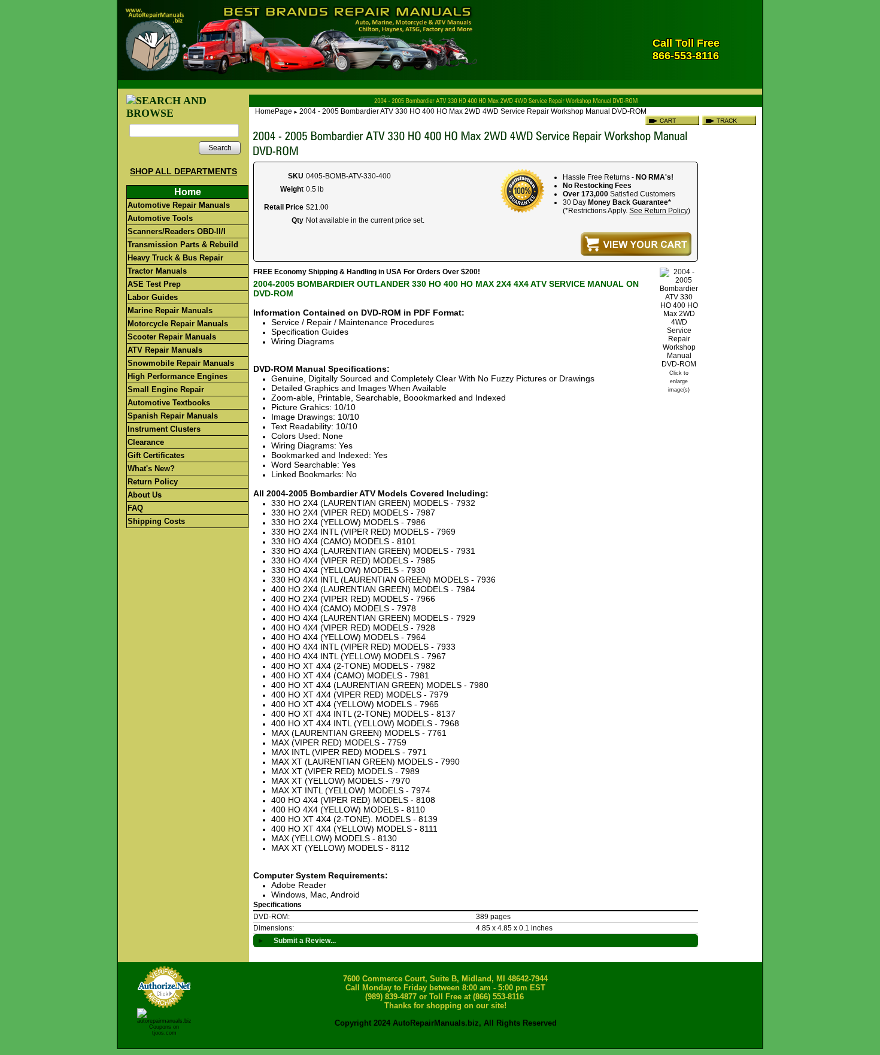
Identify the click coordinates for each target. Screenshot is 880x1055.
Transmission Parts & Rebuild (183, 244)
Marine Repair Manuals (170, 310)
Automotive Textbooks (169, 402)
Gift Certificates (156, 455)
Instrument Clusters (164, 429)
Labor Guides (153, 297)
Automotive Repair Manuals (179, 205)
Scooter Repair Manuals (172, 336)
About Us (145, 494)
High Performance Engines (177, 376)
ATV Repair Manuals (165, 349)
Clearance (146, 442)
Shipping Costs (156, 521)
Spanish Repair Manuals (173, 415)
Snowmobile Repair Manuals (181, 363)
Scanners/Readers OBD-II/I (177, 231)
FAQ (135, 508)
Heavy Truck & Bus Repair (175, 257)
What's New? (151, 468)
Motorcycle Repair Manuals (178, 323)
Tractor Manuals (157, 270)
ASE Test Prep (154, 284)
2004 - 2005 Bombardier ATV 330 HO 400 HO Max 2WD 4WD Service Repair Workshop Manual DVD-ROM (473, 111)
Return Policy (153, 481)
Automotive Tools (160, 218)
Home (187, 192)
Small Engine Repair (166, 389)
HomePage (273, 111)
